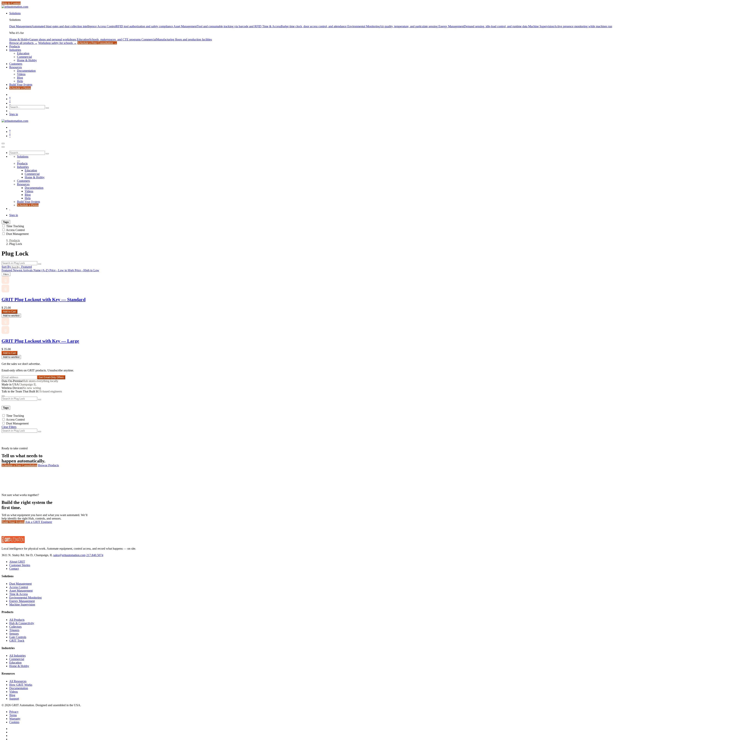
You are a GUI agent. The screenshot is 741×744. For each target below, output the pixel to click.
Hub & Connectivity (21, 623)
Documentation (18, 688)
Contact (14, 568)
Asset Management (21, 590)
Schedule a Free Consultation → (97, 43)
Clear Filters (9, 427)
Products (14, 240)
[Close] (3, 147)
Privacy (14, 711)
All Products (17, 619)
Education (15, 662)
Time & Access (18, 594)
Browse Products (48, 465)
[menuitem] (15, 13)
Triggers (14, 630)
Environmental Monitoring (25, 597)
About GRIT (17, 561)
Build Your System (13, 522)
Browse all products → (23, 43)
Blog (12, 695)
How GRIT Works (20, 684)
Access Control (15, 230)
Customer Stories (19, 565)
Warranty (14, 718)
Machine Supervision (22, 604)
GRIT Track (16, 640)
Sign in (13, 114)
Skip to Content (11, 3)
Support (14, 698)
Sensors (14, 633)
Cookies (14, 722)
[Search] (47, 108)
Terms (13, 715)
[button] (17, 266)
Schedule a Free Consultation (19, 465)
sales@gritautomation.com (69, 555)
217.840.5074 (94, 555)
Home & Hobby (19, 666)
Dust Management (17, 233)
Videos (13, 691)
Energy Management (22, 601)
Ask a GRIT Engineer (38, 522)
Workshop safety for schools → (57, 43)
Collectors (15, 626)
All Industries (17, 655)
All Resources (17, 681)
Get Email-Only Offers (51, 377)
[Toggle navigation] (3, 143)
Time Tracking (15, 226)
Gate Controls (17, 637)
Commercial (16, 659)
